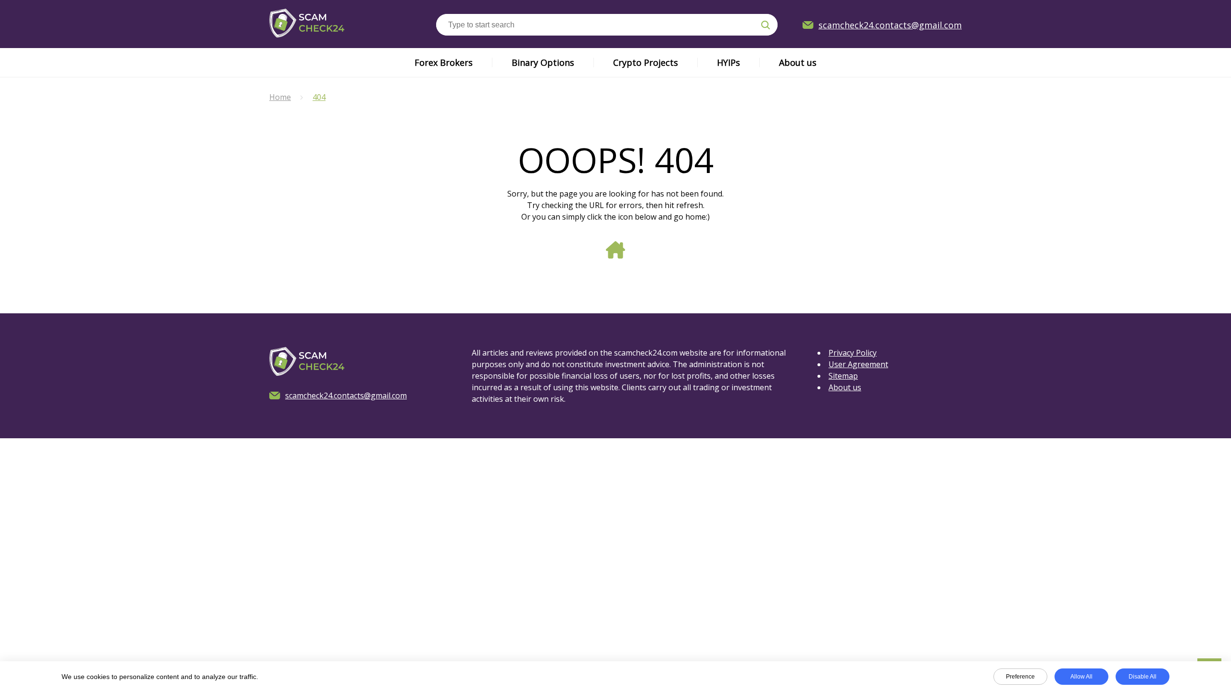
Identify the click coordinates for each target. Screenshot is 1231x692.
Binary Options (543, 62)
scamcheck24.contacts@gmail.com (890, 25)
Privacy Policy (853, 352)
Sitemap (843, 376)
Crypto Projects (645, 62)
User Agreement (858, 364)
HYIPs (728, 62)
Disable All (1142, 676)
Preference (1020, 676)
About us (797, 62)
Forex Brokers (444, 62)
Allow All (1081, 676)
